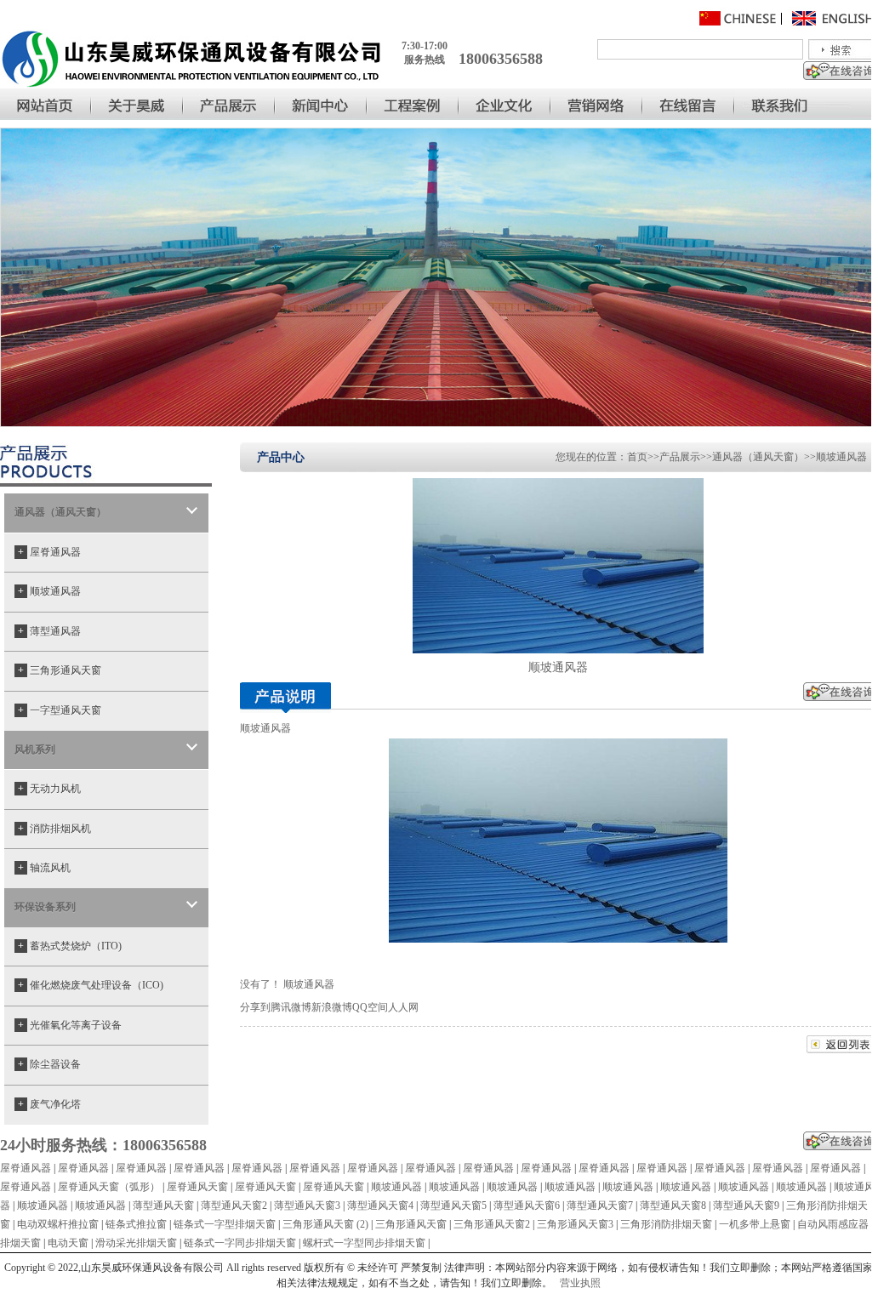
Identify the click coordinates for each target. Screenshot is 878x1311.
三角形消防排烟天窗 (666, 1224)
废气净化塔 (49, 1104)
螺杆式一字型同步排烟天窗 (364, 1243)
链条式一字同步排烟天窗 (240, 1243)
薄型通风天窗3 (307, 1205)
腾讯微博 (291, 1007)
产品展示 (679, 457)
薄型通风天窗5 (453, 1205)
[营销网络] (597, 104)
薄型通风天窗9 (746, 1205)
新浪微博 (331, 1007)
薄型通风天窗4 (380, 1205)
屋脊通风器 (49, 552)
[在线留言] (689, 104)
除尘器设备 (49, 1064)
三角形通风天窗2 (491, 1224)
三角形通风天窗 (59, 670)
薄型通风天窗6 (526, 1205)
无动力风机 (49, 789)
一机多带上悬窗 (754, 1224)
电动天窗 (68, 1243)
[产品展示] (230, 104)
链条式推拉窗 (136, 1224)
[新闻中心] (322, 104)
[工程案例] (413, 104)
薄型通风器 (49, 631)
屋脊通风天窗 (197, 1187)
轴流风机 (44, 868)
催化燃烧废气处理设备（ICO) (90, 985)
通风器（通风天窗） (60, 512)
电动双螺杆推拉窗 (58, 1224)
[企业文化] (505, 104)
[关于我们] (138, 104)
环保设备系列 (45, 907)
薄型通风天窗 (163, 1205)
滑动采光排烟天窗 (136, 1243)
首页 (637, 457)
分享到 (255, 1007)
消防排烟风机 (54, 829)
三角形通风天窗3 (575, 1224)
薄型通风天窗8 (673, 1205)
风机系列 (34, 749)
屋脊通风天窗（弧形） (109, 1187)
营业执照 (580, 1283)
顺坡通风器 (49, 591)
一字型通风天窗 (59, 710)
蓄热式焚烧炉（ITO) (70, 946)
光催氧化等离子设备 (70, 1025)
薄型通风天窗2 (234, 1205)
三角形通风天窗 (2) (325, 1224)
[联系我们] (803, 104)
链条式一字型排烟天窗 (225, 1224)
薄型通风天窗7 (600, 1205)
